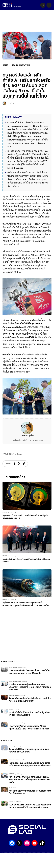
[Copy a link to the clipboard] (24, 470)
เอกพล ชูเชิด (28, 443)
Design (11, 808)
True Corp (9, 461)
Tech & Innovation (21, 65)
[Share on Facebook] (14, 470)
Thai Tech (11, 780)
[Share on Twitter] (19, 470)
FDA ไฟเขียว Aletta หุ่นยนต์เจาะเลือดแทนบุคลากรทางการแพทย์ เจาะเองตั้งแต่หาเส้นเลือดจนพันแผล (30, 694)
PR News (17, 103)
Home (5, 65)
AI (9, 794)
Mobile (11, 716)
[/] (48, 5)
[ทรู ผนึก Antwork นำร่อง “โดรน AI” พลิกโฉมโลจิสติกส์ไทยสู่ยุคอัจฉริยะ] (27, 546)
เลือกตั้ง (19, 461)
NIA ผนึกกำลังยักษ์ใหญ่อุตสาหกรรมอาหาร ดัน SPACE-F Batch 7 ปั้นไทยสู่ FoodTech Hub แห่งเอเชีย (29, 786)
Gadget (11, 752)
